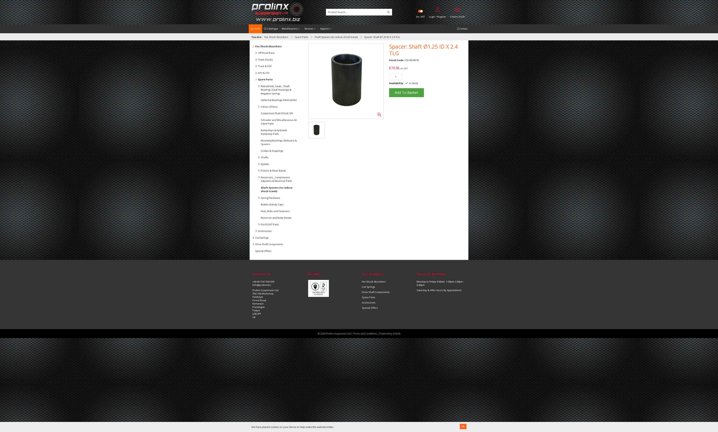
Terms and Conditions (365, 333)
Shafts (264, 157)
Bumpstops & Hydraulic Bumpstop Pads (274, 132)
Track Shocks (265, 59)
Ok (463, 426)
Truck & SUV (265, 66)
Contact (463, 28)
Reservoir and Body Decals (276, 217)
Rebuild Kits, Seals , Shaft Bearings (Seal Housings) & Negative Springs (276, 89)
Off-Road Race (266, 53)
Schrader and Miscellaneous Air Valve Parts (279, 121)
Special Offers (263, 251)
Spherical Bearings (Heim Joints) (279, 100)
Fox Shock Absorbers (268, 46)
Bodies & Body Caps (272, 204)
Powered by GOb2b (390, 333)
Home (256, 28)
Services (308, 28)
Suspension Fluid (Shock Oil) (277, 113)
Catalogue (272, 28)
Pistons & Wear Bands (273, 170)
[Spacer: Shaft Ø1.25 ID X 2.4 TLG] (345, 81)
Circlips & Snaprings (272, 150)
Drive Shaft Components (269, 244)
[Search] (388, 12)
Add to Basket (406, 92)
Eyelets (265, 164)
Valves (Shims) (269, 106)
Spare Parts (265, 79)
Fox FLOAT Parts (270, 224)
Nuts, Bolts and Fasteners (275, 211)
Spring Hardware (270, 198)
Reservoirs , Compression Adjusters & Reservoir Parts (276, 179)
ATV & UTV (264, 73)
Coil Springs (262, 237)
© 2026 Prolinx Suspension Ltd (334, 333)
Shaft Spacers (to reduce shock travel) (276, 189)
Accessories (265, 231)
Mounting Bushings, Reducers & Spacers (279, 142)
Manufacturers (289, 28)
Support (324, 28)
